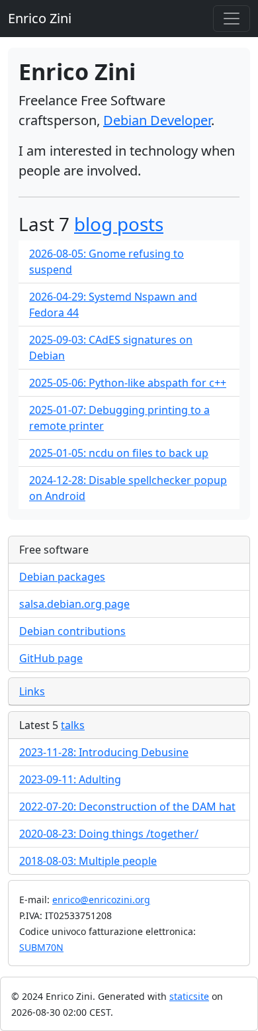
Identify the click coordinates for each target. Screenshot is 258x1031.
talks (73, 725)
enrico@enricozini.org (101, 899)
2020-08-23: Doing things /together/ (108, 833)
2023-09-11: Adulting (70, 779)
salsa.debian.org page (74, 604)
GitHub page (51, 658)
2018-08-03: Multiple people (88, 861)
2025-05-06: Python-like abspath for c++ (127, 382)
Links (32, 691)
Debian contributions (72, 631)
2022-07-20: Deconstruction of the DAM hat (127, 806)
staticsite (189, 996)
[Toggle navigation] (231, 18)
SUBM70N (41, 947)
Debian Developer (157, 120)
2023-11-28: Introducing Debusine (104, 752)
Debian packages (62, 576)
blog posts (118, 223)
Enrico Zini (39, 18)
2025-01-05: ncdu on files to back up (118, 453)
